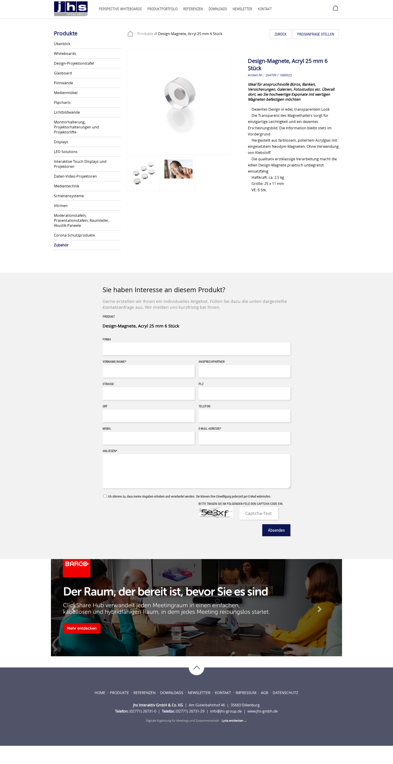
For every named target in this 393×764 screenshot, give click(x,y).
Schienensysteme (69, 195)
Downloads (218, 9)
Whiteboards (65, 53)
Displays (61, 141)
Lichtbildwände (67, 112)
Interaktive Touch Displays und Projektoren (80, 164)
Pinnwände (63, 82)
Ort (105, 406)
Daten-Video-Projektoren (75, 176)
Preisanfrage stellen (315, 34)
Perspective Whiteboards (120, 9)
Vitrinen (61, 205)
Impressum (246, 692)
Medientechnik (66, 186)
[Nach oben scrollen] (196, 668)
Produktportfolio (162, 9)
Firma (107, 339)
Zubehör (61, 245)
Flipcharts (62, 102)
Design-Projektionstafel (74, 63)
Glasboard (63, 73)
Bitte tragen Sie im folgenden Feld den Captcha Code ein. (241, 504)
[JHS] (75, 8)
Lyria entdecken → (234, 720)
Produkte (145, 33)
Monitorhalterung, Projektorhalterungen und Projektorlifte (76, 127)
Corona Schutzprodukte (74, 235)
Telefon (204, 406)
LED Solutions (66, 151)
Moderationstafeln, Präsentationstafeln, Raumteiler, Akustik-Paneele (81, 220)
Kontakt (265, 9)
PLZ (201, 384)
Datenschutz (285, 692)
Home (100, 692)
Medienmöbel (66, 92)
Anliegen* (110, 451)
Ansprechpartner (211, 362)
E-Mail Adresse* (210, 429)
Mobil (107, 429)
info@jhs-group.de (226, 711)
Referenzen (193, 9)
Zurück (281, 34)
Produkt (109, 317)
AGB (265, 692)
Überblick (62, 43)
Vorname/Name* (114, 362)
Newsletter (242, 9)
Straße (108, 384)
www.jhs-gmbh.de (262, 711)
